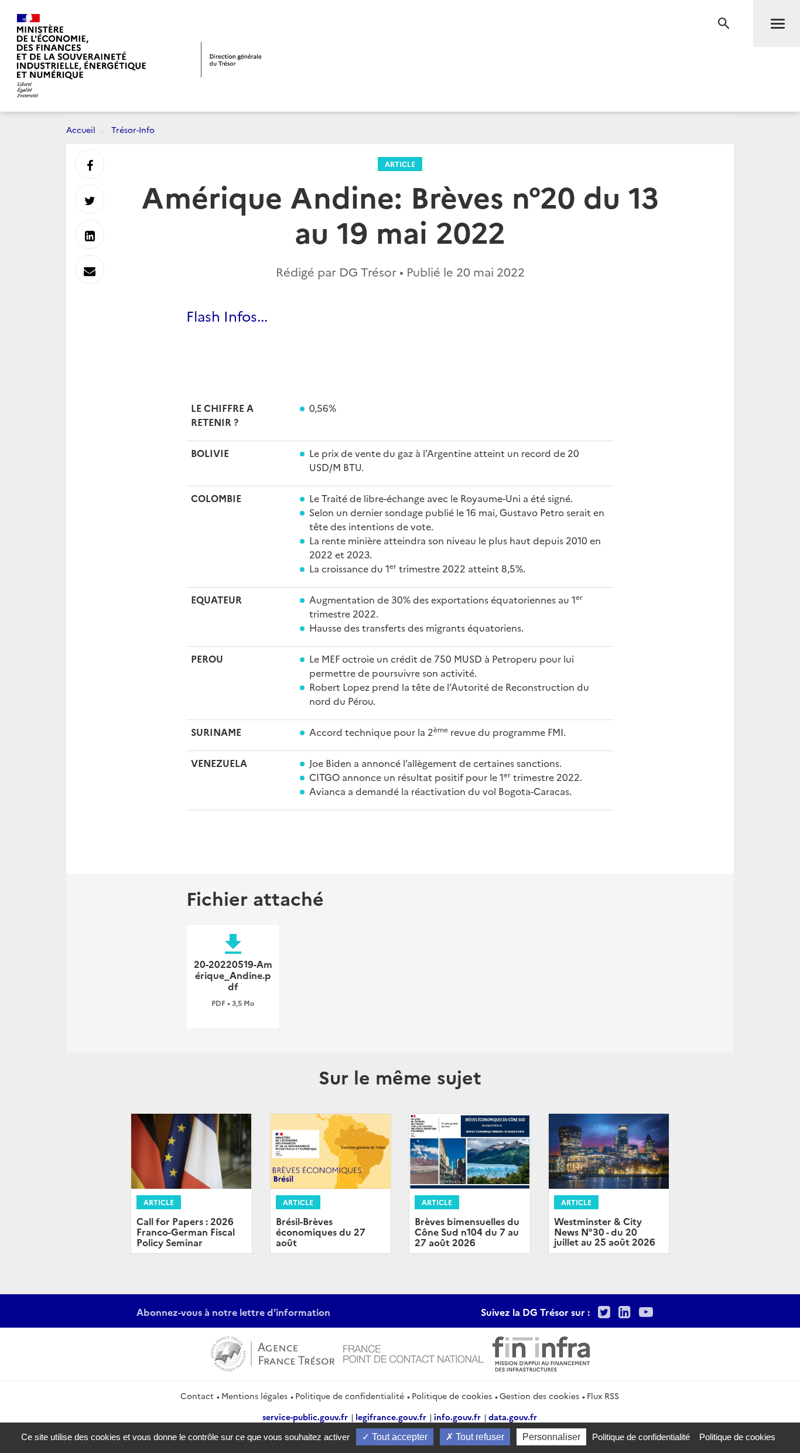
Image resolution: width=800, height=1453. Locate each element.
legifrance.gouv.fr (390, 1417)
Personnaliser (551, 1437)
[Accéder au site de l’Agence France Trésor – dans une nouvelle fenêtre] (272, 1352)
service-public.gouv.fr (305, 1417)
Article (400, 164)
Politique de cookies (452, 1395)
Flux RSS (603, 1395)
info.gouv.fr (457, 1417)
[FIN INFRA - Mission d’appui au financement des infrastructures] (541, 1352)
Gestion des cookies (539, 1395)
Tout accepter (399, 1437)
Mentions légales (254, 1395)
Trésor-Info (133, 129)
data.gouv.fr (512, 1417)
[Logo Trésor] (231, 59)
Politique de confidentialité (349, 1395)
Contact (197, 1395)
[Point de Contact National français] (413, 1352)
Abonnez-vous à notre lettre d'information (233, 1311)
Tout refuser (478, 1437)
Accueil (80, 129)
